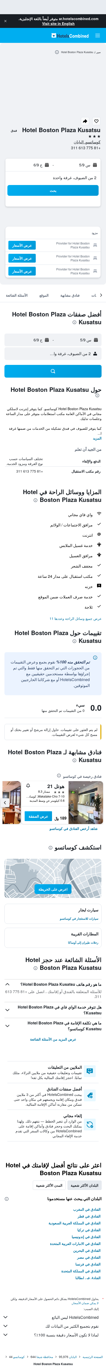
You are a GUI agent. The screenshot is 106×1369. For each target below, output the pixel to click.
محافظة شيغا (44, 1357)
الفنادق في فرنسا (88, 1264)
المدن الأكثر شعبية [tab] (49, 1185)
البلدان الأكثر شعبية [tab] (84, 1185)
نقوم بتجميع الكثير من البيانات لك (72, 1326)
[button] (5, 21)
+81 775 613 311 (86, 148)
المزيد (97, 438)
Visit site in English (58, 23)
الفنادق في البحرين (87, 1250)
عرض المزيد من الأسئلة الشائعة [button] (53, 1039)
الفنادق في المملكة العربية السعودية (75, 1222)
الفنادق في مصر (89, 1257)
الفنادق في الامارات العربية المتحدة (75, 1243)
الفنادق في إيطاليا (88, 1277)
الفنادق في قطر (89, 1216)
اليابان (73, 1357)
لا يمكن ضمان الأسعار (85, 1303)
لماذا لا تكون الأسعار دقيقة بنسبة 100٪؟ (66, 1335)
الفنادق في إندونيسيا (86, 1236)
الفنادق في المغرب (87, 1209)
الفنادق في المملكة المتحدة (81, 1270)
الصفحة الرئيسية (93, 1357)
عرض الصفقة (38, 816)
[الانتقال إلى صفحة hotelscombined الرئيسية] (70, 35)
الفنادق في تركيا (89, 1229)
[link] (74, 828)
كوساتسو (19, 1357)
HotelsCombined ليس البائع (75, 1317)
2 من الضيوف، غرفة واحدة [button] (74, 177)
